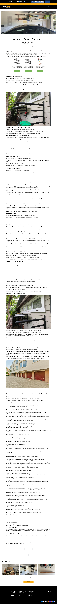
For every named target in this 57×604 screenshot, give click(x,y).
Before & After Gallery (14, 592)
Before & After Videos (14, 594)
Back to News (29, 549)
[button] (48, 7)
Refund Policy (30, 592)
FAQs (20, 595)
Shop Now (47, 1)
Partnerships (13, 595)
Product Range (13, 591)
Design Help (21, 594)
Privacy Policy (30, 595)
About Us (12, 596)
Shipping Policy (30, 594)
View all (28, 581)
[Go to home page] (6, 7)
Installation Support (22, 591)
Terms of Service (31, 591)
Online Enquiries (5, 592)
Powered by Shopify (4, 602)
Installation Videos (22, 592)
